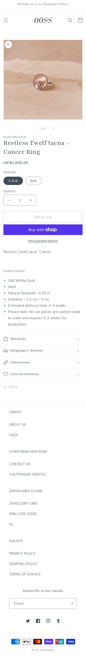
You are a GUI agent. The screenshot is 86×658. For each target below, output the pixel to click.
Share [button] (13, 387)
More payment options (43, 240)
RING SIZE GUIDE (23, 514)
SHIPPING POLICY (23, 564)
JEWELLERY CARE (23, 503)
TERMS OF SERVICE (25, 574)
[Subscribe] (72, 603)
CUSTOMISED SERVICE (27, 474)
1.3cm (13, 181)
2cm (33, 181)
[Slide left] (33, 128)
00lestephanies (47, 650)
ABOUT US (17, 424)
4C (11, 524)
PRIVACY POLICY (22, 553)
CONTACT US (19, 464)
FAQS (13, 435)
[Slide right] (53, 128)
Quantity (9, 191)
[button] (6, 20)
